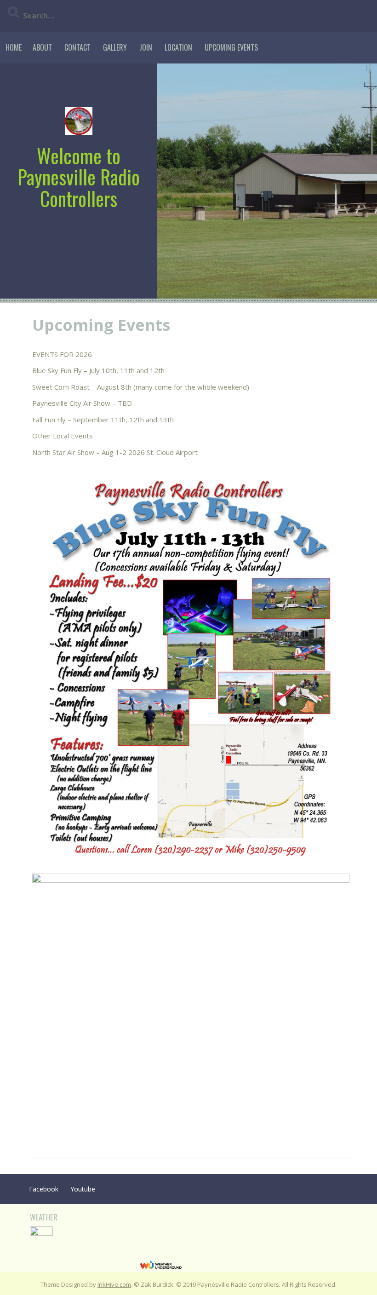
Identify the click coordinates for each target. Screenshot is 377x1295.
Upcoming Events (231, 47)
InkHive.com (114, 1284)
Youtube (82, 1189)
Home (14, 47)
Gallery (115, 47)
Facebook (43, 1189)
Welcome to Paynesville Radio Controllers (78, 176)
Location (178, 47)
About (42, 47)
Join (145, 47)
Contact (77, 47)
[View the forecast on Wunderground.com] (161, 1264)
